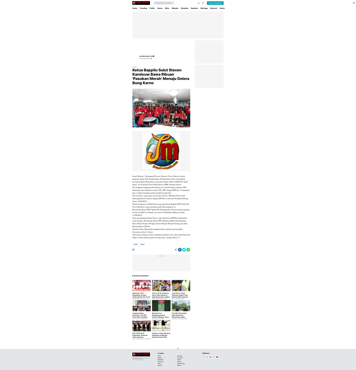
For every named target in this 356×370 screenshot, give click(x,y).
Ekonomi (213, 8)
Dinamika (184, 8)
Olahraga (204, 8)
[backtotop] (178, 349)
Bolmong (160, 361)
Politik (152, 8)
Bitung (160, 358)
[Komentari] (133, 250)
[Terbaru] (199, 3)
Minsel (179, 361)
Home (134, 8)
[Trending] (203, 3)
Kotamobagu (181, 363)
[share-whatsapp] (188, 250)
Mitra (167, 8)
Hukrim (222, 8)
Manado (175, 8)
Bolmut (160, 365)
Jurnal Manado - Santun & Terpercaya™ (141, 358)
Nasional (194, 8)
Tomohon (180, 358)
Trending (143, 8)
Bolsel (179, 365)
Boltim (179, 359)
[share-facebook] (180, 250)
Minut (159, 363)
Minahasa (161, 359)
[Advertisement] (178, 25)
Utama (159, 8)
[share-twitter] (184, 250)
